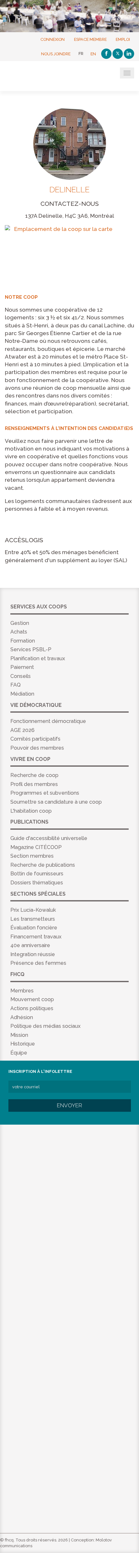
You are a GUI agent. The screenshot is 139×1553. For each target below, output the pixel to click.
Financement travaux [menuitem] (35, 937)
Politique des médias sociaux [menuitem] (45, 1026)
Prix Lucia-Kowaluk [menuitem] (33, 910)
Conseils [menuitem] (20, 676)
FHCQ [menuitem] (17, 974)
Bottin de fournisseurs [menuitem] (36, 874)
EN (93, 53)
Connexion (52, 39)
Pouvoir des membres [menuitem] (37, 748)
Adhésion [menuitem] (21, 1017)
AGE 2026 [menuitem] (22, 730)
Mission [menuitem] (19, 1035)
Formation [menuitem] (22, 641)
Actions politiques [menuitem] (31, 1008)
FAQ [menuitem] (15, 685)
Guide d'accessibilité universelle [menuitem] (48, 838)
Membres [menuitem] (22, 991)
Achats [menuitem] (18, 632)
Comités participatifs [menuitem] (35, 739)
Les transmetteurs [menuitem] (32, 919)
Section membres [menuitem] (32, 856)
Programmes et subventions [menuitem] (44, 793)
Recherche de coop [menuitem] (34, 775)
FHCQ (36, 76)
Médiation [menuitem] (22, 694)
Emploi (123, 39)
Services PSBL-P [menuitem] (30, 649)
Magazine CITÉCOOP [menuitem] (36, 847)
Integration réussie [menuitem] (32, 954)
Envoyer (69, 1105)
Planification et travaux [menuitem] (37, 658)
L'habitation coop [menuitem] (31, 811)
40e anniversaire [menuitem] (30, 945)
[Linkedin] (129, 54)
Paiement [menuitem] (22, 667)
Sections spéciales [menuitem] (38, 894)
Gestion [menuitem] (19, 623)
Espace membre (90, 39)
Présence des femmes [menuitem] (38, 963)
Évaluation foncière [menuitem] (33, 928)
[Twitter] (117, 54)
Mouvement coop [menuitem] (32, 999)
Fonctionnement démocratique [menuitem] (48, 721)
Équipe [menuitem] (18, 1053)
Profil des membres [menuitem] (34, 784)
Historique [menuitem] (22, 1044)
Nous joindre (55, 53)
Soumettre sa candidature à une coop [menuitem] (56, 802)
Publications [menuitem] (29, 822)
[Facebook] (106, 54)
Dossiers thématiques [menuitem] (36, 883)
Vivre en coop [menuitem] (30, 759)
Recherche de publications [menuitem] (42, 865)
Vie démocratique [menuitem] (36, 705)
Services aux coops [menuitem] (38, 607)
